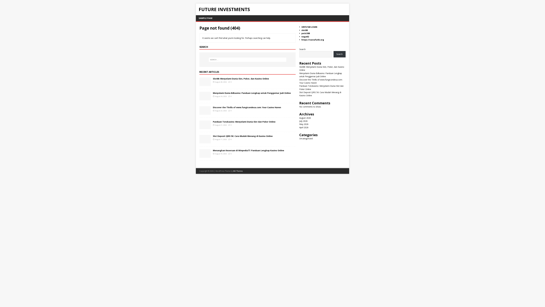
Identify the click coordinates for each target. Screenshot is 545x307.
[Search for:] (247, 59)
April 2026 (303, 127)
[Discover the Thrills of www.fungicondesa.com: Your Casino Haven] (205, 113)
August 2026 (305, 118)
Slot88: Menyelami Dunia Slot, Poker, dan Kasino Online (241, 78)
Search (302, 49)
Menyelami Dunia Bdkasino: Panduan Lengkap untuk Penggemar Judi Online (252, 93)
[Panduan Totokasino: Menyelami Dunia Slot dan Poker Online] (205, 127)
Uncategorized (306, 138)
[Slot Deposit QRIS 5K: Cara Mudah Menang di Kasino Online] (205, 141)
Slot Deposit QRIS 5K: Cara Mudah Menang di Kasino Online (243, 136)
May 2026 (303, 124)
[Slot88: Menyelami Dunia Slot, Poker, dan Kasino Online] (205, 84)
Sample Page (205, 18)
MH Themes (238, 171)
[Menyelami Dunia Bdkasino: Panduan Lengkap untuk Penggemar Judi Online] (205, 98)
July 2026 (303, 121)
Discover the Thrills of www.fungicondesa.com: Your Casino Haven (247, 107)
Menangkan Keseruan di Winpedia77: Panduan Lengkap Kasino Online (248, 150)
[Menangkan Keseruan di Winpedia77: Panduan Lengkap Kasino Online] (205, 156)
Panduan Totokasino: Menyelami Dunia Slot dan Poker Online (244, 121)
